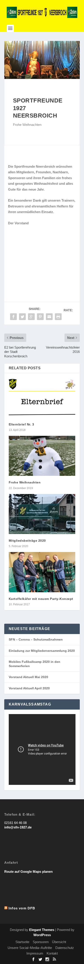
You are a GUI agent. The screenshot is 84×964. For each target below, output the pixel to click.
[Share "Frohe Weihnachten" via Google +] (31, 316)
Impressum (34, 953)
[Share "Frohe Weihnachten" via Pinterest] (40, 316)
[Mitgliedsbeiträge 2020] (42, 514)
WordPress (42, 935)
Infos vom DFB (22, 908)
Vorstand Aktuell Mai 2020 (28, 677)
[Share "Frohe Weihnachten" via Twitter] (22, 316)
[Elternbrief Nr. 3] (42, 398)
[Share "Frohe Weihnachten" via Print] (58, 316)
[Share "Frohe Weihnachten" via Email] (49, 316)
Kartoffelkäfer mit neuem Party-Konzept (41, 599)
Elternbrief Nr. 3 (21, 424)
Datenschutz (64, 948)
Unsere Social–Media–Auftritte (30, 948)
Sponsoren (41, 942)
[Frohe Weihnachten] (42, 456)
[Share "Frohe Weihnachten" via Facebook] (13, 316)
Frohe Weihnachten (25, 482)
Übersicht (59, 942)
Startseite (22, 942)
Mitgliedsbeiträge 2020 (27, 540)
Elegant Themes (41, 930)
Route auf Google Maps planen (28, 871)
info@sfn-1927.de (18, 827)
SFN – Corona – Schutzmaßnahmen (36, 639)
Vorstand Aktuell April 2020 (29, 688)
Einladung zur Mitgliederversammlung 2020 (42, 650)
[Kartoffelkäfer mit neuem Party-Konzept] (42, 572)
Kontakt (52, 953)
